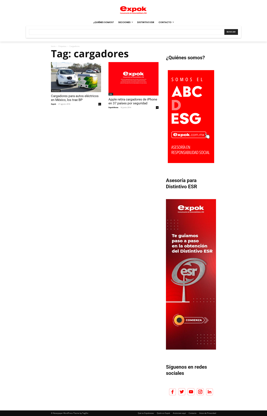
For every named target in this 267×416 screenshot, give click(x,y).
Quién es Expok (163, 413)
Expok (53, 104)
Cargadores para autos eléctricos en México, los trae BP (75, 98)
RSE (110, 94)
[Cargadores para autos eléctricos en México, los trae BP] (76, 77)
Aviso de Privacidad (207, 413)
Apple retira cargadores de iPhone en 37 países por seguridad (132, 101)
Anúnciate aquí (179, 413)
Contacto (192, 413)
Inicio (53, 46)
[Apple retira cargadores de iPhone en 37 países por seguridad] (133, 79)
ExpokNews (113, 107)
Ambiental (56, 91)
